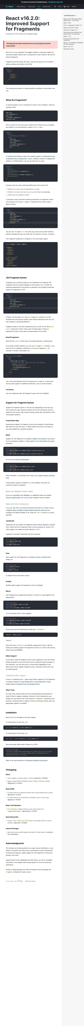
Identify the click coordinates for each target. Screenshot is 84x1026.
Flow (7, 557)
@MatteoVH (11, 783)
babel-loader (16, 497)
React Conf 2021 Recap (70, 27)
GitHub (74, 6)
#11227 (18, 794)
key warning (46, 192)
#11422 (19, 783)
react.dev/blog (38, 43)
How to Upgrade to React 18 (72, 25)
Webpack (27, 495)
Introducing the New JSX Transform (71, 39)
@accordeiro (26, 811)
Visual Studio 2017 (40, 682)
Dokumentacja (21, 6)
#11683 (24, 823)
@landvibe (11, 794)
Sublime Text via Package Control (28, 684)
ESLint (30, 595)
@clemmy (38, 778)
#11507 (34, 811)
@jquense (11, 799)
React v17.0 (67, 36)
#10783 (45, 778)
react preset (25, 459)
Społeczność (46, 6)
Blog (38, 6)
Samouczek (31, 6)
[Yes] (19, 881)
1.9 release (39, 585)
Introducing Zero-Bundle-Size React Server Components (72, 33)
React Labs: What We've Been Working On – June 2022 (72, 19)
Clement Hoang (32, 34)
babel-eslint (10, 597)
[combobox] (55, 6)
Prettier (8, 585)
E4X (21, 329)
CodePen (46, 393)
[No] (21, 881)
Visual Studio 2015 (27, 682)
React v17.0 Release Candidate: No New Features (73, 43)
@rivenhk (17, 823)
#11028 (18, 799)
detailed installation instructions (37, 760)
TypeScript (23, 860)
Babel (50, 860)
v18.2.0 (60, 6)
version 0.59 (46, 557)
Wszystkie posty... (69, 49)
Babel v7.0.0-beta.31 (40, 439)
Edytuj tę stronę (30, 881)
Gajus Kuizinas (17, 869)
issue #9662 (18, 650)
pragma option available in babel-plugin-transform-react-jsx (27, 510)
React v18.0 (67, 23)
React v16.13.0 (68, 46)
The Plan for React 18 (70, 30)
